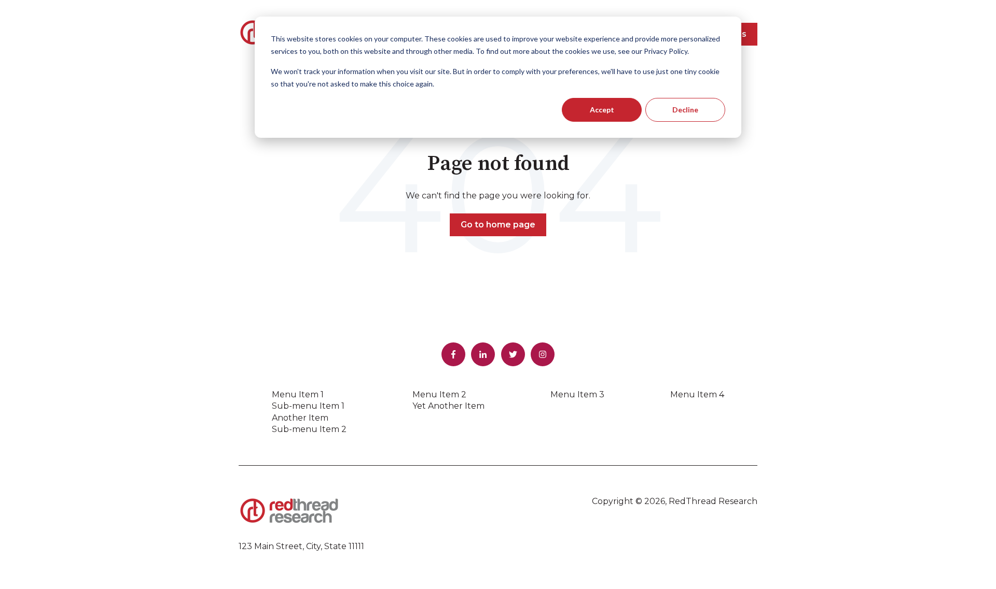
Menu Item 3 (577, 394)
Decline (685, 109)
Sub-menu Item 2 (309, 429)
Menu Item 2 (439, 394)
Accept (602, 109)
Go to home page (498, 224)
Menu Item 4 (697, 394)
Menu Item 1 (298, 394)
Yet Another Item (448, 406)
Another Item (300, 418)
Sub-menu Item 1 (308, 406)
